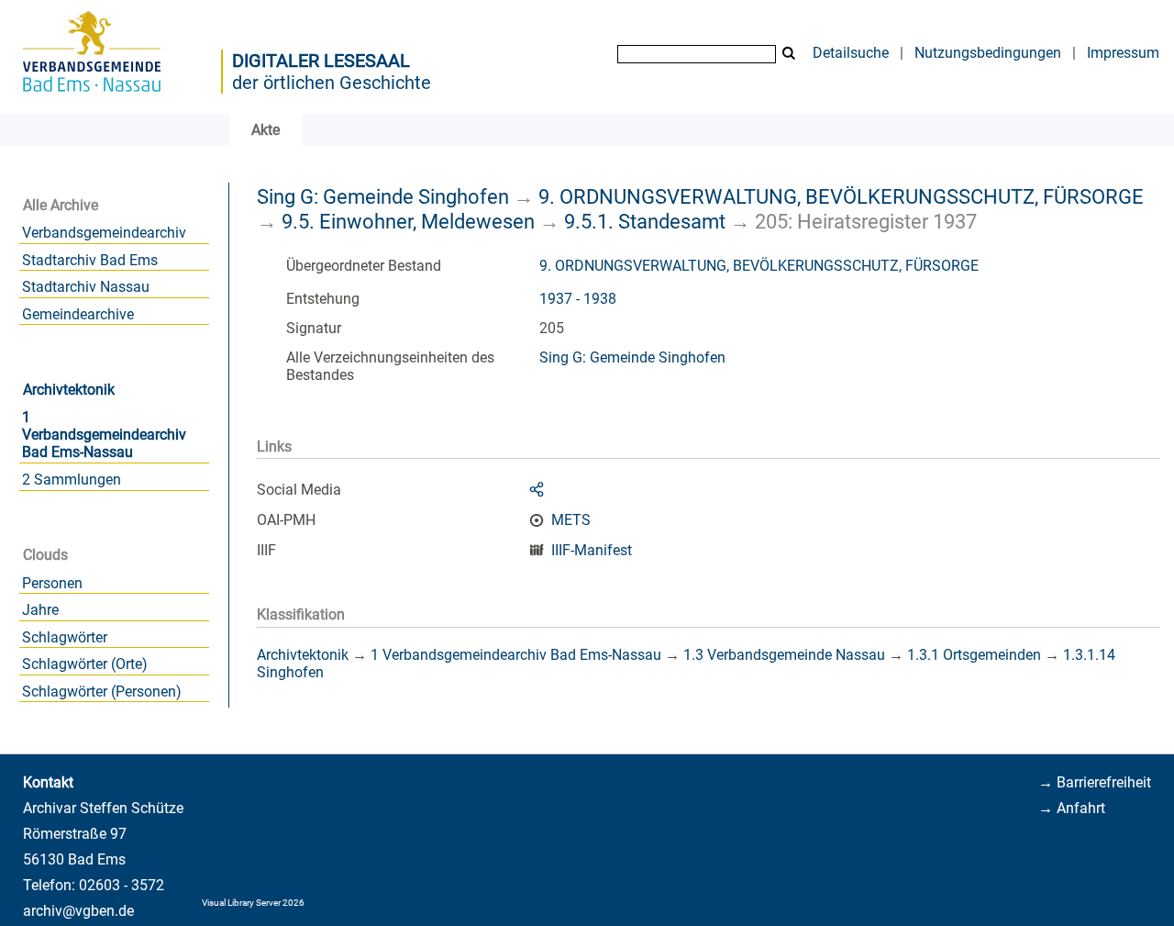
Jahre (40, 610)
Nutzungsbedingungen (987, 52)
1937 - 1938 (577, 298)
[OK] (789, 54)
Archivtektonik (69, 389)
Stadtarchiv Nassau (86, 287)
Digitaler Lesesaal (321, 61)
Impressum (1123, 52)
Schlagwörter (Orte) (85, 664)
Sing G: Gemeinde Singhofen (383, 196)
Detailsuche (851, 52)
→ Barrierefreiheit (1094, 782)
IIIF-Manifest (591, 550)
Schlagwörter (64, 637)
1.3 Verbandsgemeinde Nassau (784, 655)
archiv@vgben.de (78, 911)
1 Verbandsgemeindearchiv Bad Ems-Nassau (104, 434)
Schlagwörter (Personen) (102, 691)
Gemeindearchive (78, 314)
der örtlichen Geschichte (331, 83)
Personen (52, 583)
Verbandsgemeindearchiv (104, 232)
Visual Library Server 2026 (253, 903)
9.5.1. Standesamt (644, 221)
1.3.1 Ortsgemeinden (974, 655)
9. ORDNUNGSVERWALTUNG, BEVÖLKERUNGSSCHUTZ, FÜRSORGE (841, 196)
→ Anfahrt (1071, 808)
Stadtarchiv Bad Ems (90, 260)
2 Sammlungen (71, 479)
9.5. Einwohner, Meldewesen (408, 221)
